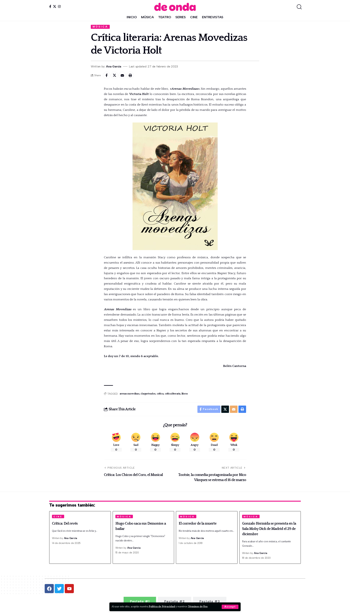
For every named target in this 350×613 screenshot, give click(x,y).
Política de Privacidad (162, 606)
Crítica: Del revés (65, 523)
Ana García (113, 66)
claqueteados (148, 393)
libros (185, 393)
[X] (54, 6)
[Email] (122, 75)
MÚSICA (100, 26)
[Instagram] (59, 6)
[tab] (140, 601)
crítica (160, 393)
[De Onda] (175, 7)
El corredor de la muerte (197, 523)
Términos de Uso (197, 606)
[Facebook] (50, 6)
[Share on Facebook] (106, 75)
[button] (230, 607)
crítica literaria (172, 393)
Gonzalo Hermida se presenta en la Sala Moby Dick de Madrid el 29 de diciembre (269, 528)
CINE (58, 516)
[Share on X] (114, 75)
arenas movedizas (129, 393)
